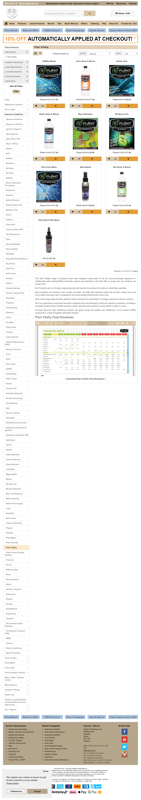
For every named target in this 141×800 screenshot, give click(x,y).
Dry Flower (10, 263)
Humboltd (9, 417)
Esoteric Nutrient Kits (14, 293)
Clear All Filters (16, 86)
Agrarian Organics (13, 129)
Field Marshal (11, 307)
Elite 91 (8, 283)
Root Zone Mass (49, 167)
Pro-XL (8, 564)
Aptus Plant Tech (12, 138)
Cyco (7, 239)
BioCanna (9, 163)
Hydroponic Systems (16, 104)
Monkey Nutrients (13, 488)
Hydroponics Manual (16, 735)
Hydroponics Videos (16, 737)
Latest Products (36, 23)
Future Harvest (11, 337)
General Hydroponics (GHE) (14, 343)
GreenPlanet (10, 373)
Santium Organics (13, 589)
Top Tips (12, 740)
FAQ (104, 23)
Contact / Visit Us (92, 725)
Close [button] (45, 771)
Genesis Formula (13, 349)
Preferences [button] (16, 791)
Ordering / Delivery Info (17, 743)
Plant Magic (10, 537)
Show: (118, 53)
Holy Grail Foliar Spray (49, 220)
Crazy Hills (10, 224)
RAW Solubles (11, 569)
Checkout (132, 3)
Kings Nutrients (12, 464)
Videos (84, 23)
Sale (60, 23)
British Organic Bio (13, 205)
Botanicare (10, 190)
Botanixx (9, 195)
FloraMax (9, 322)
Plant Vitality (12, 57)
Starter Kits (16, 694)
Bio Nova (9, 173)
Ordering (95, 23)
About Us (113, 23)
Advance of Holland (14, 124)
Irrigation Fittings (16, 689)
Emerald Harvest (12, 288)
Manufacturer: (16, 51)
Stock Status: (16, 80)
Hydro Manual (71, 23)
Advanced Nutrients (14, 119)
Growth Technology (14, 398)
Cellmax (9, 219)
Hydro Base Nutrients (16, 66)
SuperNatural (11, 608)
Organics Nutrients (13, 523)
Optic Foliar (10, 518)
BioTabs (9, 178)
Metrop (8, 479)
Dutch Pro (9, 268)
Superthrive (10, 613)
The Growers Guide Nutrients (13, 624)
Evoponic (9, 302)
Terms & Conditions (16, 757)
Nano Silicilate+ (85, 114)
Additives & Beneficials (16, 62)
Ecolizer (9, 278)
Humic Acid (121, 61)
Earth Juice (10, 273)
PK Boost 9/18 (121, 114)
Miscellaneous (16, 685)
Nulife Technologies (14, 503)
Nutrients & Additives (16, 114)
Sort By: (83, 53)
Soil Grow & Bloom (122, 167)
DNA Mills (9, 254)
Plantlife (9, 532)
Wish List (109, 3)
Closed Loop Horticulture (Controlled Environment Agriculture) (16, 702)
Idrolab (8, 449)
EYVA (8, 317)
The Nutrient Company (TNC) (15, 632)
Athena (8, 148)
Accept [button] (37, 791)
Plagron (9, 528)
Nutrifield (9, 513)
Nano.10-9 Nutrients (14, 493)
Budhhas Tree (11, 209)
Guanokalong (11, 403)
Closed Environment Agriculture (57, 759)
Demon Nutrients (12, 244)
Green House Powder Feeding (14, 553)
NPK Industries (12, 498)
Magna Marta (11, 474)
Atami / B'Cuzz (11, 143)
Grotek (8, 383)
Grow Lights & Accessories (55, 732)
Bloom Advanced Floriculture (13, 184)
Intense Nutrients (12, 459)
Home (12, 23)
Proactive (9, 560)
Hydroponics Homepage (18, 729)
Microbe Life (11, 484)
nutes (8, 508)
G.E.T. (8, 354)
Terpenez (9, 618)
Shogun (9, 599)
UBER (8, 638)
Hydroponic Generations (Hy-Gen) (16, 428)
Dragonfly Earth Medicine (16, 258)
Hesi (7, 408)
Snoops (9, 604)
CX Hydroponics (12, 234)
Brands (51, 23)
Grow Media (16, 662)
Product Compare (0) (61, 53)
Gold (7, 359)
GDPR (22, 759)
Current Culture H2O (14, 229)
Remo (8, 574)
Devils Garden (11, 249)
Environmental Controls (16, 672)
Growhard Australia (13, 393)
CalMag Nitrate (49, 61)
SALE (16, 99)
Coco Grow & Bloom (85, 61)
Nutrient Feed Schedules (24, 732)
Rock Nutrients (11, 579)
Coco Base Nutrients (16, 71)
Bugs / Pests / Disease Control (16, 678)
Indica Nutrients (12, 454)
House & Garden (12, 412)
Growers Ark (11, 388)
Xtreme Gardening (13, 648)
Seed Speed (85, 167)
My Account (121, 3)
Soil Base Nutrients (16, 76)
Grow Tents (16, 667)
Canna (8, 214)
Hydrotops (10, 440)
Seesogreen (10, 594)
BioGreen (9, 168)
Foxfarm (9, 332)
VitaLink (9, 643)
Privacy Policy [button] (13, 783)
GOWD (8, 368)
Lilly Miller (10, 469)
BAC (7, 153)
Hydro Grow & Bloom (49, 114)
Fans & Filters (16, 658)
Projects (19, 740)
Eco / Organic (16, 709)
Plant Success (11, 542)
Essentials (10, 298)
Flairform (9, 312)
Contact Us (126, 23)
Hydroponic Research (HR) (16, 435)
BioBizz (9, 158)
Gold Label (10, 364)
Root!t (8, 584)
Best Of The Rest (12, 653)
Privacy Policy (14, 759)
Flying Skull (10, 327)
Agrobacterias (11, 134)
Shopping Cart (14, 751)
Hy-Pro (8, 444)
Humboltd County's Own (16, 422)
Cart (135, 23)
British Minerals (12, 200)
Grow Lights (16, 109)
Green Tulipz (11, 378)
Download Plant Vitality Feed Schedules (85, 378)
